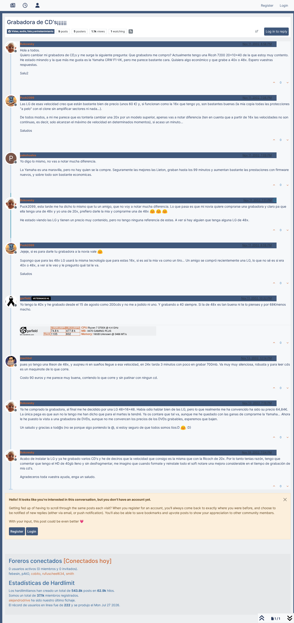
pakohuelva (28, 155)
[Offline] (13, 47)
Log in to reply (276, 31)
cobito (35, 574)
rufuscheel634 (53, 574)
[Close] (285, 499)
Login (31, 531)
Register (16, 531)
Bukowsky (27, 44)
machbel (26, 358)
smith (70, 574)
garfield (25, 298)
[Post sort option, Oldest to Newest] (256, 31)
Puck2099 (27, 97)
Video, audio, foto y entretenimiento (32, 31)
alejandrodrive (19, 600)
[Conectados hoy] (87, 560)
